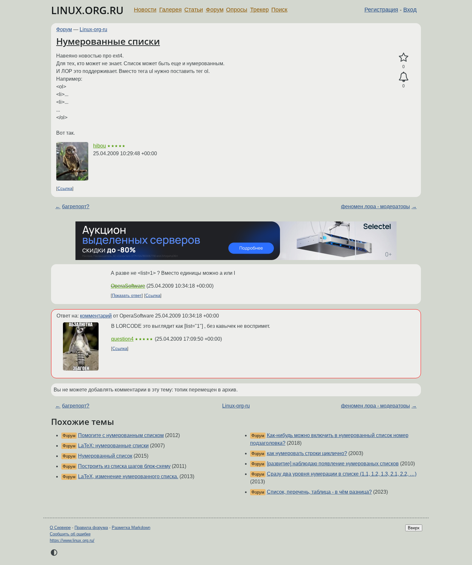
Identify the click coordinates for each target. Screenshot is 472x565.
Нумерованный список (105, 456)
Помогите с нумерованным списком (121, 435)
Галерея (170, 9)
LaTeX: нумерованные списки (113, 445)
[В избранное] (403, 57)
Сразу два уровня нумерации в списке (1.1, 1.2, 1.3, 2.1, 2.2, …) (341, 474)
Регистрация (381, 9)
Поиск (279, 9)
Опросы (236, 9)
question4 (122, 339)
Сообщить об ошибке (70, 534)
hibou (99, 145)
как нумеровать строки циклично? (307, 453)
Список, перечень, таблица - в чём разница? (319, 492)
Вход (410, 9)
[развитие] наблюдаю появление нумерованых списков (333, 463)
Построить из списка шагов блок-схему (124, 466)
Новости (145, 9)
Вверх (414, 527)
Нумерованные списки (108, 41)
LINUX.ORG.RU (87, 10)
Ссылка (64, 188)
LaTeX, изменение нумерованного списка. (128, 476)
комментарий (96, 315)
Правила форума (91, 527)
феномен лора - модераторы (375, 206)
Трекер (259, 9)
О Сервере (60, 527)
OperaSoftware (128, 286)
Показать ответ (127, 295)
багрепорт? (75, 206)
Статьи (193, 9)
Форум (214, 9)
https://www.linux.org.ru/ (72, 540)
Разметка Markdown (131, 527)
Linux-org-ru (93, 29)
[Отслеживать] (403, 77)
